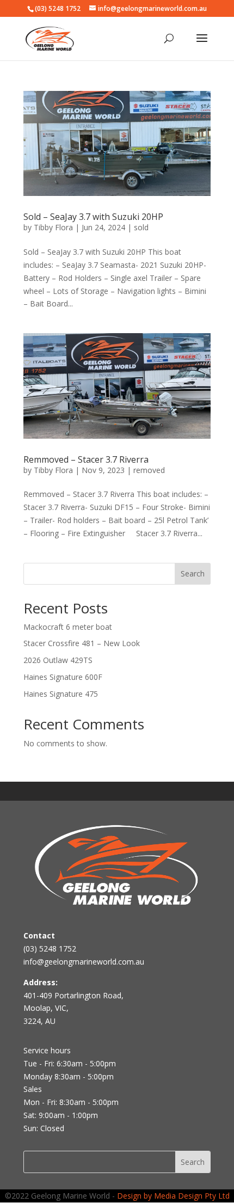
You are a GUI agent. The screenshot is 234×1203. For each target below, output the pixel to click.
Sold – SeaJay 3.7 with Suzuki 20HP (93, 217)
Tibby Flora (53, 227)
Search (193, 573)
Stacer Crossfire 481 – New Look (81, 643)
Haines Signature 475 (60, 694)
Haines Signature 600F (62, 677)
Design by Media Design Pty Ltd (173, 1195)
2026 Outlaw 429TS (58, 660)
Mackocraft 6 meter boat (67, 627)
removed (149, 470)
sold (141, 227)
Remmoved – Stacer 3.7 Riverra (86, 459)
